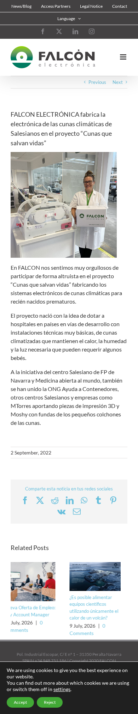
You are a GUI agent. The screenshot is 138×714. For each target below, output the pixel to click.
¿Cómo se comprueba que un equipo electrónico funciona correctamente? (104, 614)
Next (118, 82)
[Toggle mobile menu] (123, 57)
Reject (50, 702)
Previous (97, 82)
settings (61, 689)
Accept (20, 702)
